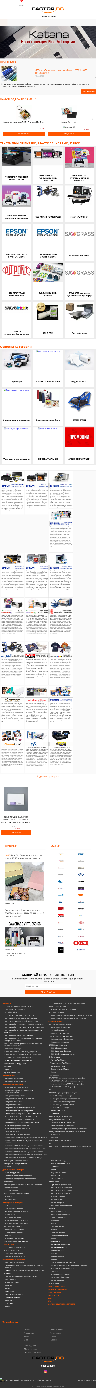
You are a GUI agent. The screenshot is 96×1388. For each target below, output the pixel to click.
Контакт (53, 1336)
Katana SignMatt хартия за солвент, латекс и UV (69, 1128)
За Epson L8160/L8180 (13, 1105)
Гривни (53, 1238)
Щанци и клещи (56, 1179)
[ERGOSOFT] (60, 929)
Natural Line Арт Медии (59, 1069)
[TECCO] (81, 895)
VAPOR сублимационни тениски (16, 1161)
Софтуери (8, 1070)
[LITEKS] (60, 888)
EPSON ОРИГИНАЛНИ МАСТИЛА (16, 1087)
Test (50, 1298)
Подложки (9, 1303)
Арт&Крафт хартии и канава (61, 1036)
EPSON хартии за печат (58, 1045)
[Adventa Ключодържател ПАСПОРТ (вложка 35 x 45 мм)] (24, 113)
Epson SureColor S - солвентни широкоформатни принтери (23, 1031)
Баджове (8, 1285)
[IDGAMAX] (81, 950)
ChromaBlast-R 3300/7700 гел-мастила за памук (68, 1003)
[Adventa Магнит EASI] (69, 113)
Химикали (54, 1167)
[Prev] (4, 44)
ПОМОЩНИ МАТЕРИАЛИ (14, 1253)
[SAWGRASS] (60, 861)
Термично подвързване (14, 1229)
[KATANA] (81, 861)
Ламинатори (10, 1214)
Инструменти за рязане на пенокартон (20, 1179)
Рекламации (29, 1333)
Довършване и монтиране (14, 1170)
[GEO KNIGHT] (81, 915)
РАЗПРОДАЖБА (54, 1292)
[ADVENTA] (60, 909)
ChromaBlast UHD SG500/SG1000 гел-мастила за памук (26, 1155)
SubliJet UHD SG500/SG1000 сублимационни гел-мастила (24, 1141)
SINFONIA (54, 1137)
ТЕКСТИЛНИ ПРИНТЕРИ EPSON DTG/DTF (19, 1015)
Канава (53, 1072)
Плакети (53, 1229)
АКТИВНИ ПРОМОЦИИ (57, 1289)
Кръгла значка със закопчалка (62, 1262)
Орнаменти (55, 1241)
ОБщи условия (30, 1349)
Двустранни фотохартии (60, 1033)
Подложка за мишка (58, 1173)
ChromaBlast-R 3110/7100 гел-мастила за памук (23, 1158)
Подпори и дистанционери (61, 1205)
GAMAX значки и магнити (14, 1262)
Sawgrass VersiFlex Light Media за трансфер (67, 1084)
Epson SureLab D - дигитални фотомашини (20, 1018)
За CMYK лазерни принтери (61, 1096)
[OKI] (81, 943)
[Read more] (25, 882)
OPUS (6, 1205)
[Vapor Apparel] (81, 874)
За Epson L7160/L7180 (13, 1102)
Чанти (7, 1306)
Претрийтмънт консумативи (15, 1081)
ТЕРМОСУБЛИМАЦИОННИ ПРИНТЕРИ (19, 1006)
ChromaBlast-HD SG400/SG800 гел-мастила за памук (25, 1149)
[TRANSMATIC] (60, 922)
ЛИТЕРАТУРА (53, 1295)
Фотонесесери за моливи (60, 1164)
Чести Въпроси (56, 1330)
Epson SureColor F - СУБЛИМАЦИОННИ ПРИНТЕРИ (24, 1027)
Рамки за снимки (57, 1226)
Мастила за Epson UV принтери (17, 1128)
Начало (27, 1330)
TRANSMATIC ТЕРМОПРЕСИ (14, 1256)
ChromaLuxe (54, 1181)
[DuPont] (81, 922)
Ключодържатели (12, 1282)
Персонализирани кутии (60, 1274)
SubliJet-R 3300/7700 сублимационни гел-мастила (24, 1152)
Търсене (53, 1340)
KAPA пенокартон (11, 1187)
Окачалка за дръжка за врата (62, 1268)
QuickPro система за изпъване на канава (21, 1276)
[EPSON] (81, 854)
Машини (8, 1196)
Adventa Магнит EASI (69, 122)
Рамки (7, 1288)
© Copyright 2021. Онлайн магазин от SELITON (48, 1386)
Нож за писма (56, 1176)
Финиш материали (57, 1111)
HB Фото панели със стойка (61, 1190)
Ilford (51, 1090)
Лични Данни (30, 1345)
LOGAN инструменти (12, 1173)
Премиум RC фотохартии (60, 1027)
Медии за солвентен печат (59, 1120)
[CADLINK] (81, 929)
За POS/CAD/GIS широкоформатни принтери (23, 1114)
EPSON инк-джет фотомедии (61, 1051)
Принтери (6, 1003)
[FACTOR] (60, 854)
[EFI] (60, 902)
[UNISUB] (81, 902)
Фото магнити (10, 1279)
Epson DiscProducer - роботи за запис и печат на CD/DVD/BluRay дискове (23, 1044)
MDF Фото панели (57, 1196)
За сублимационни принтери (62, 1105)
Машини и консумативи (14, 1238)
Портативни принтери (12, 1049)
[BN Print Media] (81, 888)
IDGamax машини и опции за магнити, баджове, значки (24, 1266)
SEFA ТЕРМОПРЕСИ (11, 1250)
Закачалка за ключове (59, 1235)
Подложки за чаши (58, 1211)
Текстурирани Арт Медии (60, 1063)
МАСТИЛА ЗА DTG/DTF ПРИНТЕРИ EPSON (21, 1117)
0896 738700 (49, 16)
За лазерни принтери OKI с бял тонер (65, 1099)
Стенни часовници (12, 1297)
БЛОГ (50, 1301)
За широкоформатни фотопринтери (19, 1111)
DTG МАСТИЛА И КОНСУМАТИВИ (63, 1009)
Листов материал (57, 1202)
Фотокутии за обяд (57, 1161)
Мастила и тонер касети (12, 1084)
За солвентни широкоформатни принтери (22, 1123)
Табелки (53, 1259)
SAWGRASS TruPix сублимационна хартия (66, 1081)
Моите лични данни (87, 1380)
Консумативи (10, 1199)
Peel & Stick (9, 1235)
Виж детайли (23, 134)
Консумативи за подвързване (16, 1223)
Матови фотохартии (58, 1030)
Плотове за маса (56, 1199)
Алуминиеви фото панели (60, 1184)
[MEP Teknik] (81, 936)
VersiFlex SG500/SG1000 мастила (17, 1134)
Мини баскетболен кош (59, 1277)
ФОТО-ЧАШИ (54, 1283)
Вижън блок (10, 1291)
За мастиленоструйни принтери (63, 1102)
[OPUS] (60, 915)
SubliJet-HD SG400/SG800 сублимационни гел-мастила (26, 1137)
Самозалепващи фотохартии (61, 1039)
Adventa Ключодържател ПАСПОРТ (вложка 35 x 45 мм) (23, 122)
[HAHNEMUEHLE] (60, 868)
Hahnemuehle (54, 1057)
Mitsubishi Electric (12, 1012)
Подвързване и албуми (12, 1202)
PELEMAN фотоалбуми (13, 1226)
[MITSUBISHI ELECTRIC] (60, 950)
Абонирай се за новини (16, 953)
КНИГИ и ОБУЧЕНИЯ (56, 1286)
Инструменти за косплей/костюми (18, 1176)
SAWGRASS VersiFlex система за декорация (20, 1052)
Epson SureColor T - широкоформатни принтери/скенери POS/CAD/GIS (23, 1039)
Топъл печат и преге (13, 1217)
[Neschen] (60, 881)
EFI (50, 1143)
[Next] (92, 44)
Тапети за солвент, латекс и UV (62, 1126)
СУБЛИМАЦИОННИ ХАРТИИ (60, 1117)
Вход (26, 1340)
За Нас (27, 1336)
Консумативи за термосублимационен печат (67, 1131)
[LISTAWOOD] (81, 909)
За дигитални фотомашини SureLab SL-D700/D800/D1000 (20, 1091)
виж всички (89, 91)
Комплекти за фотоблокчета (16, 1220)
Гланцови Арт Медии (58, 1066)
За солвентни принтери (59, 1108)
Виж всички (9, 956)
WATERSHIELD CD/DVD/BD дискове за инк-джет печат (70, 1146)
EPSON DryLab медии (58, 1048)
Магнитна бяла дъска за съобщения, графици (68, 1265)
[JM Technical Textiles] (81, 881)
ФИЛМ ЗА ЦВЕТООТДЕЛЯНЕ (60, 1140)
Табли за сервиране (58, 1217)
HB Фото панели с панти (60, 1193)
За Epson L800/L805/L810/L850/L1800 (19, 1099)
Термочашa (9, 1300)
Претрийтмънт (9, 1075)
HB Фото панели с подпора (61, 1187)
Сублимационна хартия (59, 1042)
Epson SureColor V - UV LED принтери (18, 1035)
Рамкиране (8, 1181)
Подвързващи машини (14, 1208)
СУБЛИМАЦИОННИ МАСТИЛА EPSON (20, 1120)
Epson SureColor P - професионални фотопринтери (24, 1024)
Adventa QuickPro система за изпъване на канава (23, 1184)
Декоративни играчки (13, 1294)
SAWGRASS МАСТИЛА (12, 1131)
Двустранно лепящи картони (15, 1164)
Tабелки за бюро (57, 1250)
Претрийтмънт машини (13, 1078)
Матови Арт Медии (58, 1060)
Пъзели (53, 1223)
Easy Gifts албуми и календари (16, 1241)
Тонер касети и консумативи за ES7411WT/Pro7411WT (71, 1015)
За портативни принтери (15, 1096)
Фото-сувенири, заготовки (13, 1259)
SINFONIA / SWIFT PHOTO (15, 1009)
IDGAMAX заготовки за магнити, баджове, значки (24, 1270)
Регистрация (55, 1333)
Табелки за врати (57, 1256)
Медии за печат (55, 1021)
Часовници (54, 1220)
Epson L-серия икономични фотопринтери (21, 1021)
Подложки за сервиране (60, 1214)
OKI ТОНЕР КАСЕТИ (56, 1012)
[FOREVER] (60, 874)
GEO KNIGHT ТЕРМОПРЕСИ (14, 1247)
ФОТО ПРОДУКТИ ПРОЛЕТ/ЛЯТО (61, 1304)
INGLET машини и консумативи (16, 1193)
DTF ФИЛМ (8, 1167)
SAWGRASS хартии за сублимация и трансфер (67, 1078)
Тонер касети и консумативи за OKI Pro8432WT (69, 1018)
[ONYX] (60, 936)
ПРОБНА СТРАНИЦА (32, 1352)
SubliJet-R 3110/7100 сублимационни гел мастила (24, 1146)
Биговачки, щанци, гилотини (16, 1211)
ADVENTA (7, 1273)
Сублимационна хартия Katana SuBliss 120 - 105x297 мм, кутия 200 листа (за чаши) (16, 820)
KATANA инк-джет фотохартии (61, 1024)
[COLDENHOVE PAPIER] (60, 895)
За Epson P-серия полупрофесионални (20, 1108)
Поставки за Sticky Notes (60, 1244)
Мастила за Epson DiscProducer (17, 1126)
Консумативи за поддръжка (15, 1064)
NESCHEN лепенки (11, 1190)
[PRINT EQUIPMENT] (60, 943)
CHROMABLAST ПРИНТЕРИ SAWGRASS (19, 1058)
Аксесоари (8, 1067)
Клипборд (54, 1271)
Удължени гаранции (12, 1073)
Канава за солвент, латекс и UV (62, 1123)
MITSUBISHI (55, 1134)
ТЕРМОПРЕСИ (8, 1244)
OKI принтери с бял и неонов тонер (18, 1061)
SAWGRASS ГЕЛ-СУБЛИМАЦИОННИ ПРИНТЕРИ (22, 1055)
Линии (53, 1170)
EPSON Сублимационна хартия (62, 1054)
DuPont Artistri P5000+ (57, 1006)
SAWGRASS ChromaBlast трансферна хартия (67, 1087)
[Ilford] (81, 868)
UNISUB (52, 1208)
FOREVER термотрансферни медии (63, 1093)
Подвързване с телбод (14, 1232)
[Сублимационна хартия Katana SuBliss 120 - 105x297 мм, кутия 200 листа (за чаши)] (16, 798)
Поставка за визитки (58, 1247)
